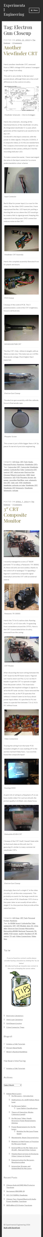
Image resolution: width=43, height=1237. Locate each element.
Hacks (30, 462)
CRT (11, 472)
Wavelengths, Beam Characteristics (25, 1138)
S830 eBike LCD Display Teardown (19, 1205)
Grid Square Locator (14, 1023)
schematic (33, 480)
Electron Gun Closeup (16, 928)
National (21, 931)
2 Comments (17, 43)
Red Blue (20, 480)
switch (6, 936)
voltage (15, 490)
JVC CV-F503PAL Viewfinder (17, 1195)
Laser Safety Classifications (27, 1108)
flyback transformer (18, 475)
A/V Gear (15, 462)
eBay (5, 928)
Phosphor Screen (26, 477)
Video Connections (23, 936)
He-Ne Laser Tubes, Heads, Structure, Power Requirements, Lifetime (23, 1120)
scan (26, 480)
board (18, 923)
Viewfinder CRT (32, 485)
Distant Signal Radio (14, 1048)
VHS (20, 483)
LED (14, 477)
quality (21, 934)
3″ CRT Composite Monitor (15, 515)
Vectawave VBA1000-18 (15, 1191)
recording (13, 480)
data (28, 926)
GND (28, 475)
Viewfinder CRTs (31, 464)
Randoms (20, 464)
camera (6, 470)
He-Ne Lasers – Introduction (22, 1096)
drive (36, 926)
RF (36, 934)
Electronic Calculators (14, 1016)
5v (9, 923)
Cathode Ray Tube (17, 470)
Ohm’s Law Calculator (14, 1020)
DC (32, 926)
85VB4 (12, 923)
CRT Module (21, 926)
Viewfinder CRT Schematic (14, 488)
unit (16, 483)
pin (35, 477)
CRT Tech (24, 462)
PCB (17, 477)
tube (13, 483)
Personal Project (10, 464)
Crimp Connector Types (15, 1027)
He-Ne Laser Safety (18, 1106)
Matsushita (29, 928)
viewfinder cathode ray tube (14, 485)
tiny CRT (7, 483)
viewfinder (27, 483)
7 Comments (17, 505)
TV (10, 936)
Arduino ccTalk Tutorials (15, 1044)
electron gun (19, 472)
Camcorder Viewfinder (29, 467)
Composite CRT (31, 470)
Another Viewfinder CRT (20, 50)
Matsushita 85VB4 (11, 931)
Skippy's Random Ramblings (16, 1052)
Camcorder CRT (14, 467)
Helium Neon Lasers (13, 1094)
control (6, 472)
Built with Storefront (12, 1228)
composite (8, 926)
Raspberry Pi (29, 934)
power (6, 480)
